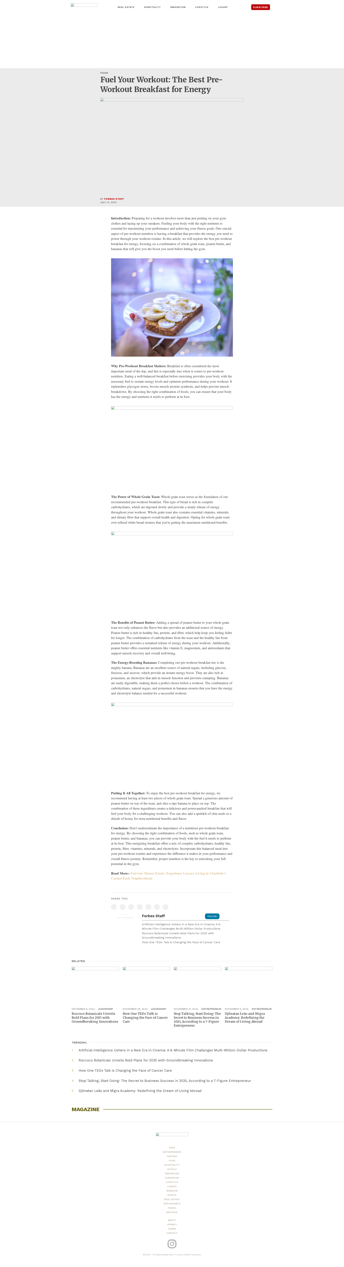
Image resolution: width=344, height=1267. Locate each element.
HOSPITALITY (172, 1165)
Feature (172, 1156)
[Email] (165, 907)
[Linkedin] (140, 907)
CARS (172, 1148)
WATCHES (172, 1212)
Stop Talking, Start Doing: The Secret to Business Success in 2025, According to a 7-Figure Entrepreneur (197, 1020)
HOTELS (172, 1169)
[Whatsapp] (148, 907)
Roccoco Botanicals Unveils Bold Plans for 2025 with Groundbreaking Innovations (178, 935)
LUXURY (172, 1186)
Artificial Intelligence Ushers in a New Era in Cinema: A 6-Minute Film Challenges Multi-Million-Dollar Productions (181, 926)
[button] (277, 7)
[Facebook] (114, 907)
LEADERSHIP (105, 1009)
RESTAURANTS (172, 1204)
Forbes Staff (114, 199)
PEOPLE (172, 1195)
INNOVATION (172, 1173)
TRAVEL (172, 1208)
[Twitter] (122, 907)
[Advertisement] (172, 41)
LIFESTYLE (172, 1182)
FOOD (104, 73)
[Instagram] (172, 1244)
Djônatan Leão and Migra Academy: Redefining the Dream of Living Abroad (245, 1018)
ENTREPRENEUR (211, 1009)
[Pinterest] (131, 907)
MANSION (172, 1191)
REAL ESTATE (172, 1199)
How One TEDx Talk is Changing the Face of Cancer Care (181, 942)
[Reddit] (157, 907)
